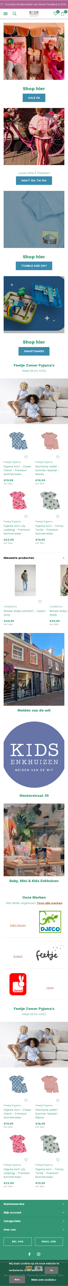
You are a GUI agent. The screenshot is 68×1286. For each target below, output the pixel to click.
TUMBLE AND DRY (34, 265)
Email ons (49, 1241)
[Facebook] (29, 1254)
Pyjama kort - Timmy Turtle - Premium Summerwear (49, 529)
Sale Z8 (34, 97)
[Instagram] (38, 1254)
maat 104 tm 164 (34, 180)
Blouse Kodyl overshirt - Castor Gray (25, 612)
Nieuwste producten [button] (19, 558)
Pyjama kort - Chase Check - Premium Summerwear (17, 470)
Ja (51, 1270)
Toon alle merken (49, 903)
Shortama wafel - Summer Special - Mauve (47, 470)
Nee (17, 1279)
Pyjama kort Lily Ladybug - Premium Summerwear (17, 529)
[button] (5, 14)
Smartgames (34, 351)
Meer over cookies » (43, 1279)
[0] (62, 14)
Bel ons (17, 1241)
